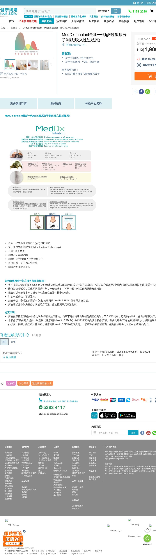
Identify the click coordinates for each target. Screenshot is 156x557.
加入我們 (63, 550)
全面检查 (8, 452)
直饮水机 (42, 452)
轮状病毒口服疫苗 (28, 473)
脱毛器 (75, 494)
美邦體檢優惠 (61, 16)
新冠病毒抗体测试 (12, 460)
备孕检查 (8, 473)
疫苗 (91, 455)
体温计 (24, 492)
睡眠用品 (76, 468)
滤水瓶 (41, 465)
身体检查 (92, 452)
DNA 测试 (9, 485)
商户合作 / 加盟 (38, 550)
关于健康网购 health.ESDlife (16, 550)
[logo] (9, 16)
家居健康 (92, 457)
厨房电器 (76, 457)
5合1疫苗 (25, 465)
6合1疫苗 (25, 468)
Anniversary (32, 553)
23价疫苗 (25, 457)
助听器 (24, 497)
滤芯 (40, 470)
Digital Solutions (78, 553)
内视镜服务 (9, 478)
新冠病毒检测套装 (12, 462)
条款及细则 (75, 550)
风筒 (74, 492)
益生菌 (56, 457)
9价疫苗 (24, 455)
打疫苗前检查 (10, 457)
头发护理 (57, 492)
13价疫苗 (25, 460)
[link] (12, 524)
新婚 (21, 553)
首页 (11, 21)
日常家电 (76, 452)
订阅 (133, 432)
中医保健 (8, 493)
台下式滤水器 (43, 457)
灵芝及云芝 (58, 462)
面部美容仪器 (77, 486)
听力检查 (8, 491)
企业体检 (8, 498)
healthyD (52, 553)
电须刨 (75, 489)
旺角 (13, 341)
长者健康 (76, 462)
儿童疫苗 (25, 452)
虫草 (55, 460)
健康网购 (63, 553)
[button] (51, 64)
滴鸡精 (56, 455)
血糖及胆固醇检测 (28, 489)
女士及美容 (58, 479)
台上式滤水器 (43, 455)
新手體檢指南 (123, 16)
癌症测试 (8, 480)
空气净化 (76, 455)
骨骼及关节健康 (59, 487)
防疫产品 (76, 465)
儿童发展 (8, 496)
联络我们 (51, 550)
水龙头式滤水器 (44, 460)
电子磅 (24, 494)
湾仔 (4, 341)
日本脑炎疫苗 (26, 475)
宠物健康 (76, 460)
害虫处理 (76, 470)
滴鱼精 (56, 465)
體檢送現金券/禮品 (43, 16)
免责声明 (98, 550)
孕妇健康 (57, 495)
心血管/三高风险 (11, 468)
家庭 (42, 553)
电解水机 (42, 473)
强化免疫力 (58, 474)
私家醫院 (93, 16)
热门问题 (92, 479)
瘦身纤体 (57, 482)
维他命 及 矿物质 (60, 470)
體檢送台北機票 (78, 16)
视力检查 (8, 488)
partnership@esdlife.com (118, 458)
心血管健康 (58, 484)
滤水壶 (41, 462)
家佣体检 (8, 483)
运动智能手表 (77, 505)
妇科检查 (8, 455)
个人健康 (92, 460)
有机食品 (92, 462)
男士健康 (8, 465)
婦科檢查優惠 (107, 16)
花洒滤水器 (43, 468)
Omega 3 (57, 468)
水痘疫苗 (25, 470)
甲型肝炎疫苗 (26, 462)
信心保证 (23, 383)
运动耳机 (76, 508)
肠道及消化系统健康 (61, 477)
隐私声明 (87, 550)
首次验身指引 (94, 476)
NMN (55, 452)
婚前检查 (8, 470)
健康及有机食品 (78, 473)
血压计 (24, 486)
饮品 (74, 475)
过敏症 (11, 383)
